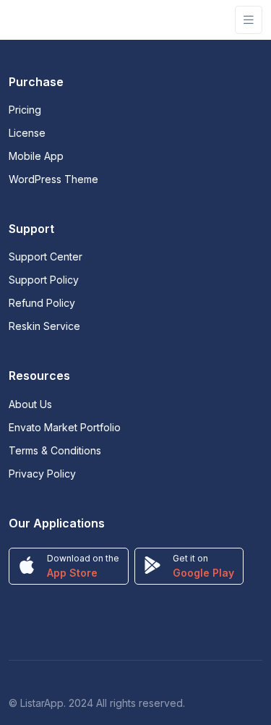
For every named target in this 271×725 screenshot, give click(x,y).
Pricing (25, 109)
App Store (72, 573)
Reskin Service (44, 326)
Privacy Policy (42, 473)
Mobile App (36, 156)
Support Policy (44, 280)
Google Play (203, 573)
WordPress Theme (53, 179)
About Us (30, 404)
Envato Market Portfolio (65, 427)
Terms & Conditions (55, 450)
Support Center (45, 256)
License (27, 133)
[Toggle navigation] (248, 20)
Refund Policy (42, 303)
